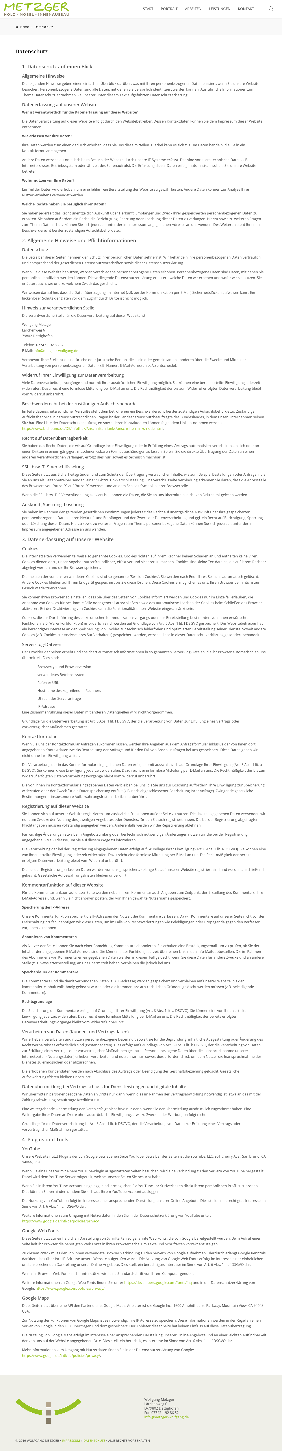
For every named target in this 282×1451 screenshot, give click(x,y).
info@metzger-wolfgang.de (55, 350)
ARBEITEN (193, 8)
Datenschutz (94, 1440)
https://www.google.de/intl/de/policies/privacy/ (61, 1355)
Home (24, 27)
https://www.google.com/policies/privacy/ (70, 1288)
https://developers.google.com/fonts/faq (158, 1282)
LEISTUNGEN (219, 8)
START (148, 8)
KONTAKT (246, 8)
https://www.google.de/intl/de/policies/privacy (60, 1221)
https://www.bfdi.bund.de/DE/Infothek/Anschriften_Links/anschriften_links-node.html (92, 428)
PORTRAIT (169, 8)
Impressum (71, 1440)
